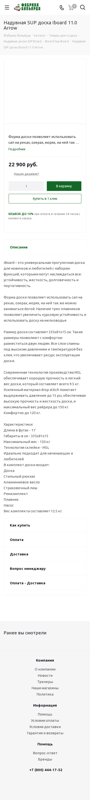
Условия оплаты (45, 720)
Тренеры (45, 682)
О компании (45, 669)
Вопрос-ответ (45, 753)
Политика (45, 694)
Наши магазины (45, 688)
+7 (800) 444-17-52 (45, 770)
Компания (45, 660)
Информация (45, 705)
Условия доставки (45, 727)
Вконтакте (41, 785)
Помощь (45, 714)
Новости (45, 675)
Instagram (53, 785)
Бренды (45, 759)
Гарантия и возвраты (45, 733)
